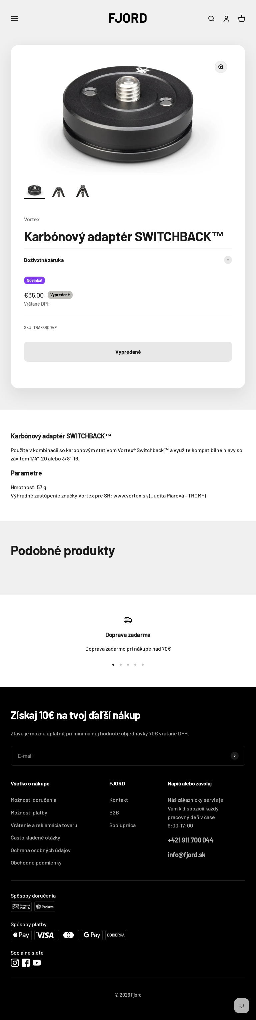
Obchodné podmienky (36, 862)
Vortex (32, 219)
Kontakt (118, 799)
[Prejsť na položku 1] (34, 191)
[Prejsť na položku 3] (82, 191)
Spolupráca (122, 825)
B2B (114, 812)
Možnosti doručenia (33, 799)
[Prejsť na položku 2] (58, 191)
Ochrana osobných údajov (41, 850)
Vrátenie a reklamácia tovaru (44, 825)
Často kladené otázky (35, 837)
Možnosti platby (29, 812)
